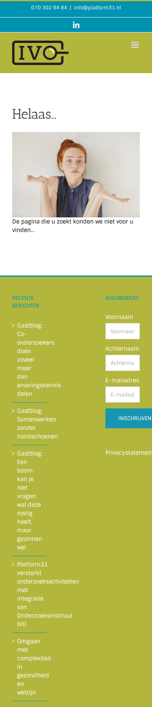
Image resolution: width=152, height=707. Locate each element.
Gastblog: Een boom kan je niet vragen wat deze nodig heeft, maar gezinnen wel (29, 500)
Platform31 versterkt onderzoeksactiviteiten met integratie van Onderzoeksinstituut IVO (30, 594)
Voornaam (119, 317)
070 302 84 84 (49, 7)
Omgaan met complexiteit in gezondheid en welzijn (30, 667)
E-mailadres (122, 380)
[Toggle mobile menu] (135, 45)
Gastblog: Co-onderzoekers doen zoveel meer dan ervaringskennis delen (30, 359)
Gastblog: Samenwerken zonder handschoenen (30, 423)
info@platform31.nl (97, 7)
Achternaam (122, 348)
